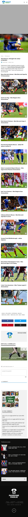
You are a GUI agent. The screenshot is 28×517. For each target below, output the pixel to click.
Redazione (5, 62)
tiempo (23, 314)
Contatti (13, 501)
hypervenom (14, 313)
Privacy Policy (19, 502)
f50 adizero (8, 313)
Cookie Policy (10, 502)
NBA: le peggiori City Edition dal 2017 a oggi (16, 455)
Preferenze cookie (5, 442)
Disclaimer (20, 501)
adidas (3, 313)
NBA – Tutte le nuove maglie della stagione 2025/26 (17, 463)
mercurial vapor (14, 314)
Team (7, 501)
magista (20, 313)
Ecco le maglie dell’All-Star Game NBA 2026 (17, 447)
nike (20, 314)
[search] (25, 479)
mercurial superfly (6, 314)
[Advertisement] (14, 19)
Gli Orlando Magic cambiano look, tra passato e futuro (17, 471)
